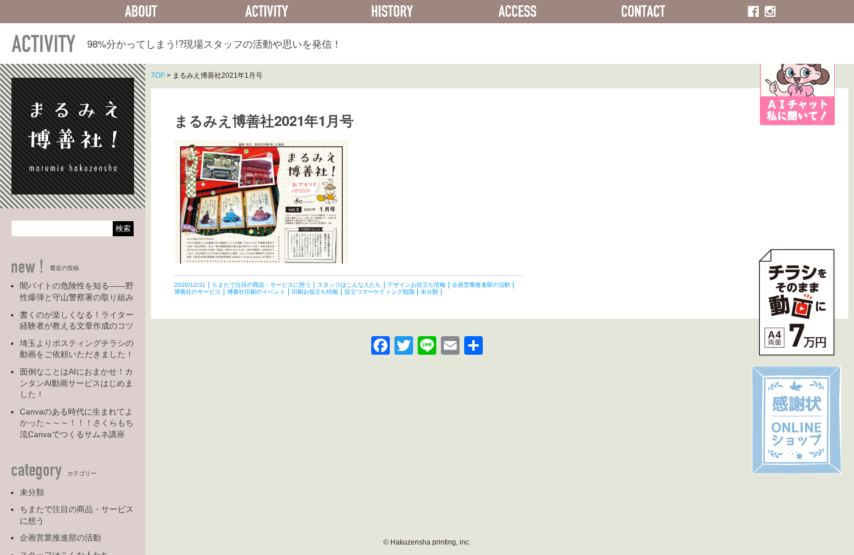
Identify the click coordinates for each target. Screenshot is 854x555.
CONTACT (643, 11)
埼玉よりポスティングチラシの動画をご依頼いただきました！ (77, 348)
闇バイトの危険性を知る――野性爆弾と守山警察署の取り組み (77, 291)
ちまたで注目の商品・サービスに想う (77, 514)
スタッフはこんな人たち (349, 285)
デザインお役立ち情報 (416, 285)
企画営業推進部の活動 (60, 537)
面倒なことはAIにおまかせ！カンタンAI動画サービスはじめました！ (76, 383)
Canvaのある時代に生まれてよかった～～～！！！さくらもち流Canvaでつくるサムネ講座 (77, 423)
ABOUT (141, 11)
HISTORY (392, 11)
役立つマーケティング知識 (379, 292)
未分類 (32, 492)
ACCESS (517, 11)
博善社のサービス (197, 292)
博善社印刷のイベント (256, 292)
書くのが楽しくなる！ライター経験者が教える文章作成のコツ (77, 320)
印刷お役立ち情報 (315, 292)
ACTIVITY (266, 11)
